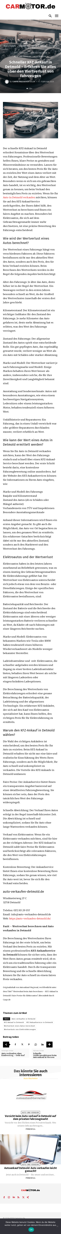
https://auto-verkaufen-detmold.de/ (30, 918)
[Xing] (28, 1197)
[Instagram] (9, 1197)
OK (31, 1229)
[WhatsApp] (36, 1044)
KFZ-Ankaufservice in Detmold (40, 1022)
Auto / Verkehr (10, 46)
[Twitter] (22, 1044)
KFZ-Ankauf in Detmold (14, 1022)
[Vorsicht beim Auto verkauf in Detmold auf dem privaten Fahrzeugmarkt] (30, 1097)
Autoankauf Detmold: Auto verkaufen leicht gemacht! (30, 1169)
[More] (49, 1044)
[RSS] (18, 1197)
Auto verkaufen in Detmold (23, 1019)
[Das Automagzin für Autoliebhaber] (30, 6)
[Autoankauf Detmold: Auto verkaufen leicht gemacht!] (30, 1149)
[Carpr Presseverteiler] (7, 82)
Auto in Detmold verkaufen (19, 197)
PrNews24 (30, 1129)
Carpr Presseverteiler (23, 82)
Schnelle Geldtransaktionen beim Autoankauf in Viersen (45, 1055)
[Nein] (57, 1226)
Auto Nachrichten (38, 53)
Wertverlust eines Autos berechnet (19, 1026)
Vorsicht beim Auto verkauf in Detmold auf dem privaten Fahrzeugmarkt (30, 1117)
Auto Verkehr (39, 56)
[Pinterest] (29, 1044)
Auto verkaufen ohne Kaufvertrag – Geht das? (13, 1054)
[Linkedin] (42, 1044)
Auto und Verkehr (22, 56)
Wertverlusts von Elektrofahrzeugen (20, 1029)
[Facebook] (15, 1044)
